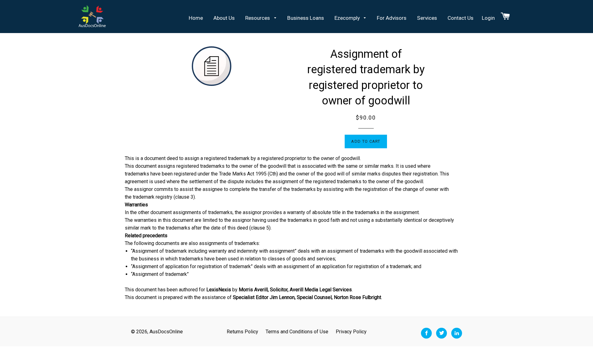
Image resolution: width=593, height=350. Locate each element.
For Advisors (391, 18)
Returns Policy (242, 332)
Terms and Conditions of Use (297, 332)
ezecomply (347, 18)
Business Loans (305, 18)
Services (427, 18)
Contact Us (460, 18)
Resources (258, 18)
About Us (224, 18)
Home (196, 18)
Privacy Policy (351, 332)
